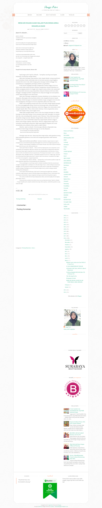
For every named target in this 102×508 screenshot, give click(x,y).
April (66, 258)
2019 (65, 231)
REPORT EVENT (68, 193)
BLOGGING (66, 135)
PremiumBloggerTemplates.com (61, 506)
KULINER (66, 172)
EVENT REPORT (68, 151)
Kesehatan (66, 165)
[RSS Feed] (84, 25)
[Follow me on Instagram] (81, 25)
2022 (65, 224)
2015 (65, 290)
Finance (66, 153)
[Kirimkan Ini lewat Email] (16, 190)
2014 (65, 292)
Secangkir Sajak (67, 202)
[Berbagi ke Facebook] (21, 190)
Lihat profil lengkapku (69, 329)
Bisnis (65, 133)
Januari (67, 287)
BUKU (65, 140)
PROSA (65, 190)
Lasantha (52, 506)
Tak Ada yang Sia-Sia (71, 276)
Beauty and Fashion (51, 14)
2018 (65, 233)
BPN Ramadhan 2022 (69, 137)
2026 (65, 215)
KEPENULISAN (67, 163)
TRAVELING (67, 209)
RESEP (65, 197)
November (67, 242)
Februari (67, 285)
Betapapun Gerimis (71, 278)
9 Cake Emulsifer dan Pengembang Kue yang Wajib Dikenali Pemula (77, 79)
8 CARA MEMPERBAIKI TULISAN (74, 266)
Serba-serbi (66, 204)
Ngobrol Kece (67, 179)
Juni (66, 253)
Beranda (30, 14)
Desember (67, 240)
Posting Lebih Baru (21, 199)
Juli (66, 251)
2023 (65, 222)
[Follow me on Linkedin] (78, 25)
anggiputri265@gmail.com (74, 45)
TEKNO (65, 206)
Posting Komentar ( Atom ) (28, 248)
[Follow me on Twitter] (68, 25)
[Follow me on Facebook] (65, 25)
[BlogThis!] (18, 190)
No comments (46, 29)
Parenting (66, 183)
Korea (65, 167)
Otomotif (66, 181)
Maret (66, 260)
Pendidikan (66, 186)
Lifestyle (66, 176)
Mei (66, 256)
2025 (65, 217)
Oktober (67, 244)
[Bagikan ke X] (20, 190)
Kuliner (62, 14)
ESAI (65, 149)
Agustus (67, 249)
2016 (65, 238)
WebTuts (40, 506)
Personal (66, 188)
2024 (65, 220)
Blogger (79, 296)
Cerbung (66, 142)
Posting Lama (57, 199)
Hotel (65, 156)
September (68, 247)
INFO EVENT (67, 158)
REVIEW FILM (67, 199)
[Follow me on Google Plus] (71, 25)
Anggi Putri (51, 7)
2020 (65, 229)
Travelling (71, 14)
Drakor (65, 147)
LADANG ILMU (45, 194)
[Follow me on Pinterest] (75, 25)
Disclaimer (39, 14)
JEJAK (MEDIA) (67, 160)
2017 (65, 236)
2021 (65, 227)
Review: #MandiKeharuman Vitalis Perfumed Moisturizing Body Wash (77, 457)
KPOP (65, 170)
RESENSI (66, 195)
